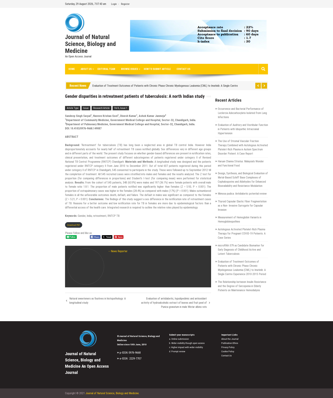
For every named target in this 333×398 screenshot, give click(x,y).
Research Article (101, 108)
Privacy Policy (227, 347)
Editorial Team (106, 69)
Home (72, 69)
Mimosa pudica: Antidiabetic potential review (242, 193)
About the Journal (229, 339)
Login (114, 4)
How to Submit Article (157, 69)
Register (125, 4)
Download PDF (73, 225)
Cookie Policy (227, 351)
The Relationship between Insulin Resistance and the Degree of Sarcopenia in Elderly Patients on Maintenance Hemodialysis (242, 286)
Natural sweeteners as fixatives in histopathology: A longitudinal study (97, 300)
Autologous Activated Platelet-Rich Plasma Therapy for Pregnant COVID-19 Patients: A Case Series (242, 233)
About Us (86, 69)
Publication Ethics (229, 343)
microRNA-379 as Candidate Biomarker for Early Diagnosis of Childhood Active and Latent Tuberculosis (241, 249)
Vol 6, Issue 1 (120, 108)
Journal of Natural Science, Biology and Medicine (90, 44)
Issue (86, 108)
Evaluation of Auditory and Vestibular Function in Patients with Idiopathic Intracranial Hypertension (243, 129)
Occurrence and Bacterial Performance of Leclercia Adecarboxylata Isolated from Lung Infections (242, 113)
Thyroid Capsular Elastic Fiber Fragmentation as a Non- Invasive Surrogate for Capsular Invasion (242, 205)
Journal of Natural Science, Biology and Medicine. (112, 393)
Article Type (73, 108)
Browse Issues (129, 69)
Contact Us (183, 69)
